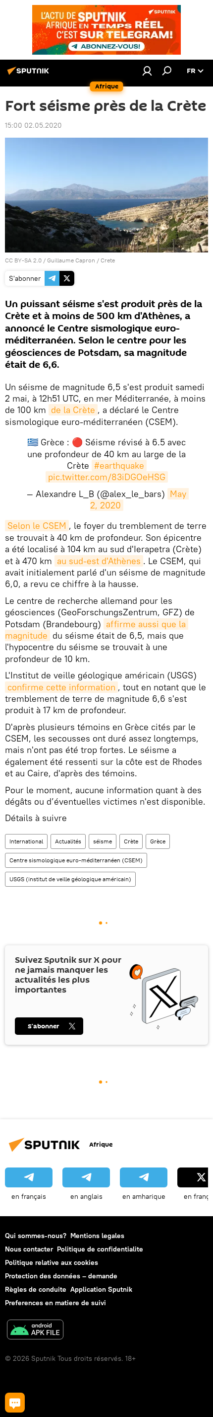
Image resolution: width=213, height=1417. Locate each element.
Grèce (157, 841)
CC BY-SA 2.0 (23, 260)
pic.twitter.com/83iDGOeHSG (106, 477)
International (26, 841)
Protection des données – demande (61, 1275)
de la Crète (73, 410)
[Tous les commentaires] (15, 1403)
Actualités (68, 841)
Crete (108, 260)
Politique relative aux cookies (51, 1262)
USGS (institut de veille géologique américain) (70, 879)
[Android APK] (35, 1331)
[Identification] (147, 71)
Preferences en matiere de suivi (55, 1302)
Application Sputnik (101, 1289)
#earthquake (119, 465)
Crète (131, 841)
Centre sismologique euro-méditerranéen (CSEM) (76, 860)
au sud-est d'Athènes (99, 561)
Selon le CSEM (36, 525)
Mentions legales (97, 1235)
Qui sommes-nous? (35, 1235)
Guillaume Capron (71, 260)
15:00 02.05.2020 (33, 125)
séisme (102, 841)
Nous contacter (29, 1249)
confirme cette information (61, 687)
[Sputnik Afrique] (29, 74)
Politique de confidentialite (100, 1249)
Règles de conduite (35, 1289)
